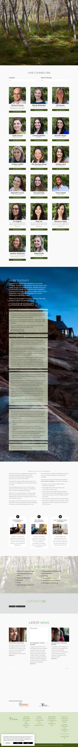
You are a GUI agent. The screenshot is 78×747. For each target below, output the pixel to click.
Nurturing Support (39, 258)
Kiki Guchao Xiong (39, 164)
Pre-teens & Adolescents (39, 520)
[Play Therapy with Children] (60, 516)
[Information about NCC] (44, 704)
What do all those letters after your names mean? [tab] (20, 407)
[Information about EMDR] (24, 704)
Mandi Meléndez (39, 105)
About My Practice (17, 111)
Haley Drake (39, 253)
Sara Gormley (38, 193)
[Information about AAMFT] (14, 704)
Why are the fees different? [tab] (15, 442)
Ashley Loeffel (17, 164)
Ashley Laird (61, 164)
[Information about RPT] (34, 704)
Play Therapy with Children (60, 520)
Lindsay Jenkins (39, 135)
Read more (11, 655)
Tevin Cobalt (61, 193)
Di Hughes (17, 221)
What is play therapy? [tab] (14, 309)
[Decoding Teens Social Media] (18, 635)
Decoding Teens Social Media (16, 643)
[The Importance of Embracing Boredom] (60, 635)
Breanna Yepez (60, 221)
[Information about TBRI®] (54, 704)
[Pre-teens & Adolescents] (39, 516)
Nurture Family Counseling (47, 481)
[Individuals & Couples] (17, 516)
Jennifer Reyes (60, 135)
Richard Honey (17, 105)
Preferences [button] (22, 740)
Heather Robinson (17, 253)
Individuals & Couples (18, 520)
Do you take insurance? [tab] (14, 370)
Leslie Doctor (17, 135)
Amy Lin (39, 221)
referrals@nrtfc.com (65, 734)
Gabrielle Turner (17, 193)
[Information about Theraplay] (64, 704)
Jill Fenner (60, 105)
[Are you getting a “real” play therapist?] (39, 635)
